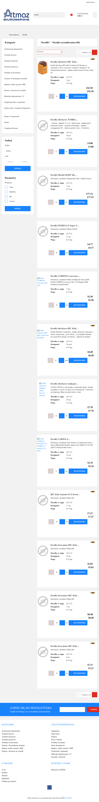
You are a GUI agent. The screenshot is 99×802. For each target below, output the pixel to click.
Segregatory (55, 731)
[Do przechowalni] (91, 96)
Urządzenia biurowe (11, 128)
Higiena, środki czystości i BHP (62, 748)
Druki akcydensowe (58, 745)
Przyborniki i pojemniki (59, 751)
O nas (69, 28)
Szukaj (17, 168)
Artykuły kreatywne (11, 61)
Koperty (54, 737)
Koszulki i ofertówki (58, 757)
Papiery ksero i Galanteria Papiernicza (17, 108)
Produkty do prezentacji (12, 73)
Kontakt (78, 28)
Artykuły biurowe (10, 55)
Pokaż (18, 209)
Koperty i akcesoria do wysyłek (15, 90)
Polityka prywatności (9, 781)
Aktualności (58, 28)
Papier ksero (55, 734)
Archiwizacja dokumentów (13, 49)
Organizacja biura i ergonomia (14, 102)
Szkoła (6, 122)
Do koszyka (79, 96)
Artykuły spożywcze (11, 67)
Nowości (45, 28)
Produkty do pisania (58, 742)
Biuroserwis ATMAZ (58, 770)
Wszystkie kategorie (13, 28)
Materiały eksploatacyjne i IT (14, 96)
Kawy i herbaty (56, 740)
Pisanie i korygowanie (12, 116)
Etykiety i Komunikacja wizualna (16, 79)
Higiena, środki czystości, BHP (15, 84)
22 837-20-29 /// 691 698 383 (4, 2)
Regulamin (5, 778)
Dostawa (5, 775)
